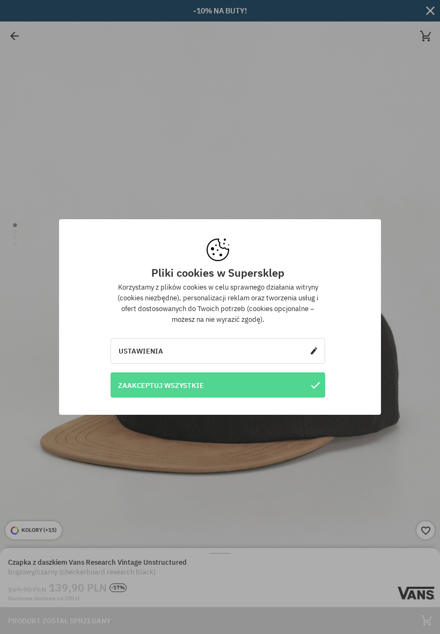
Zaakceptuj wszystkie (161, 385)
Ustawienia (141, 351)
